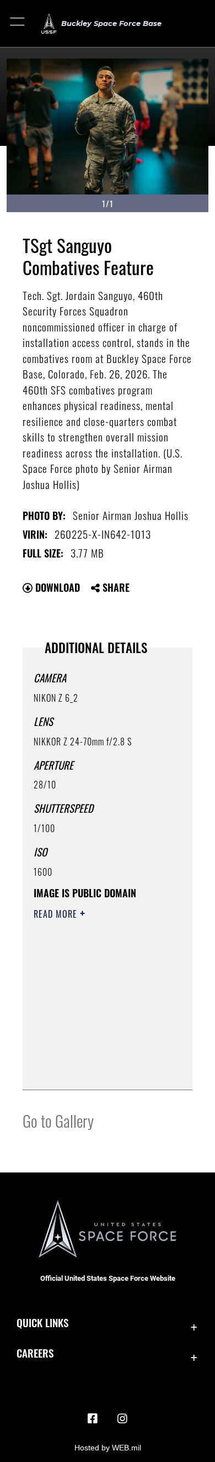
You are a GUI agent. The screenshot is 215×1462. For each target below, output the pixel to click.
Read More (57, 914)
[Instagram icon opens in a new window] (122, 1419)
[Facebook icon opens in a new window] (92, 1419)
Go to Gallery (58, 1120)
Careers (35, 1353)
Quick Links (42, 1322)
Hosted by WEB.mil (107, 1447)
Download (56, 587)
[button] (18, 23)
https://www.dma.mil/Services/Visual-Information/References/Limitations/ (101, 1069)
